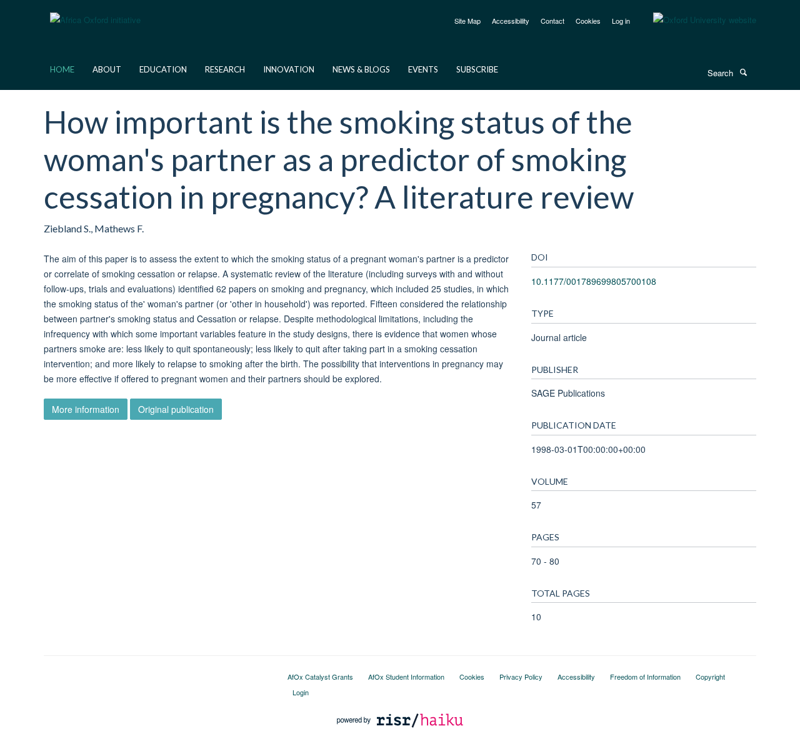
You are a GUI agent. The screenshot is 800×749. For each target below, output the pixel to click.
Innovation (288, 69)
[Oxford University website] (695, 19)
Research (225, 69)
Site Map (467, 21)
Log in (621, 21)
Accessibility (510, 21)
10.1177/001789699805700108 (593, 281)
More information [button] (85, 409)
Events (423, 69)
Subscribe (477, 69)
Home (62, 69)
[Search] (743, 72)
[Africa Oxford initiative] (95, 12)
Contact (552, 21)
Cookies (588, 21)
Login (300, 692)
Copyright (710, 677)
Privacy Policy (520, 677)
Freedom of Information (645, 677)
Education (163, 69)
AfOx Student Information (406, 677)
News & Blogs (361, 69)
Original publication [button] (176, 409)
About (106, 69)
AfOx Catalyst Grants (320, 677)
